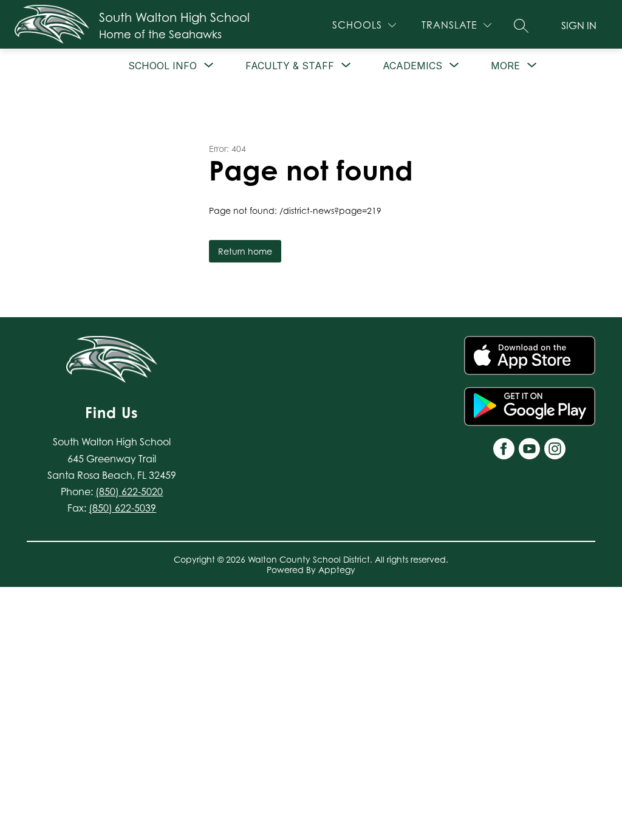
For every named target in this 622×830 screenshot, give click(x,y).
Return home (245, 251)
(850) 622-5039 (122, 508)
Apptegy (336, 569)
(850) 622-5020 (129, 491)
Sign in (578, 25)
